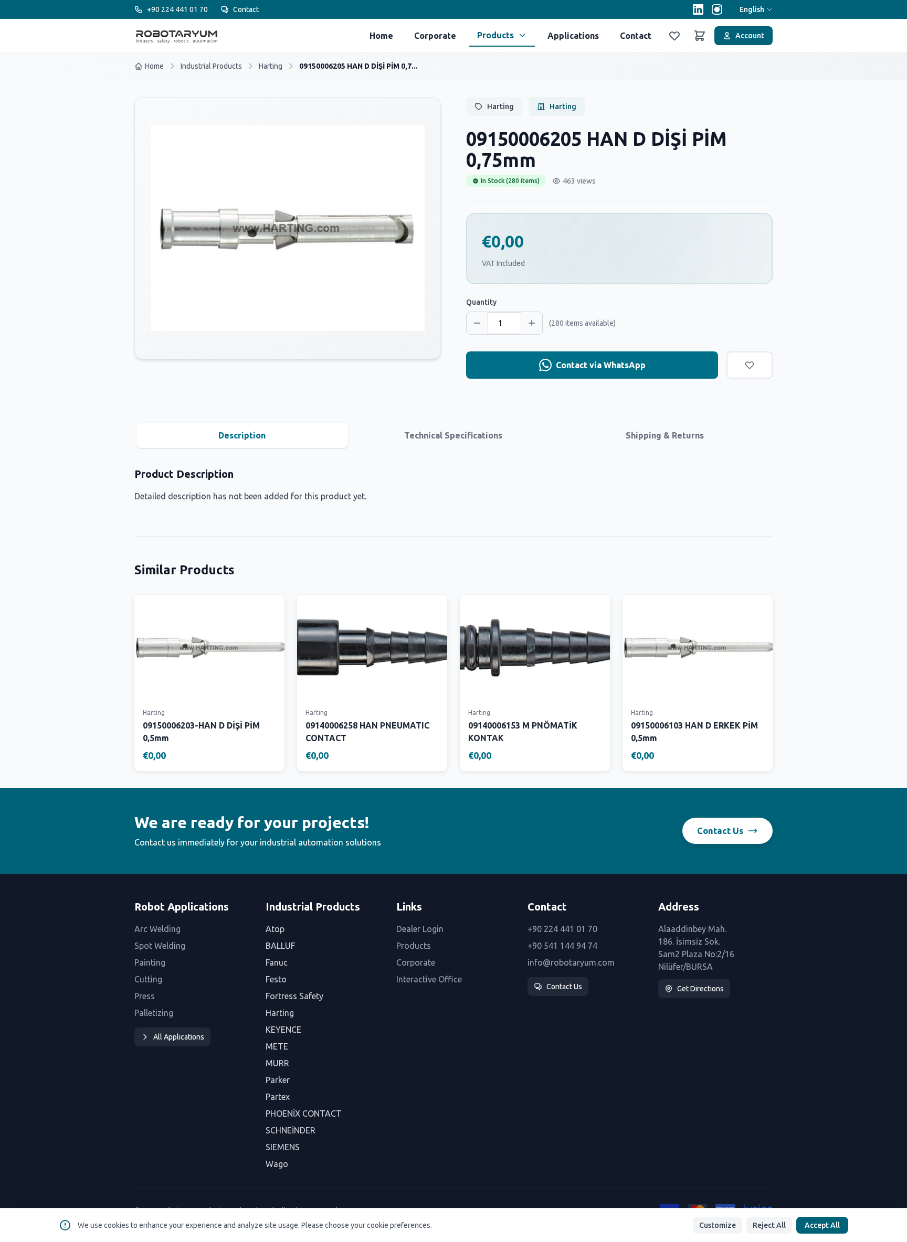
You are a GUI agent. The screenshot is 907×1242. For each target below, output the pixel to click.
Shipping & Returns (665, 435)
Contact (246, 9)
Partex (278, 1096)
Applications (573, 35)
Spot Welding (159, 945)
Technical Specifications (453, 435)
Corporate (435, 35)
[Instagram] (717, 9)
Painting (149, 962)
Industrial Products (211, 66)
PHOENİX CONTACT (304, 1113)
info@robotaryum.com (571, 962)
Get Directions (700, 988)
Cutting (148, 979)
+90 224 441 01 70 (177, 9)
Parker (278, 1080)
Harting (270, 66)
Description (242, 435)
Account (749, 35)
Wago (277, 1164)
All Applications (178, 1037)
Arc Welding (157, 929)
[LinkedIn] (698, 9)
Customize (717, 1225)
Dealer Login (420, 929)
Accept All (822, 1225)
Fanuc (277, 962)
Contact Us (720, 831)
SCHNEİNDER (290, 1130)
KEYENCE (283, 1029)
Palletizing (153, 1013)
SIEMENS (283, 1147)
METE (277, 1046)
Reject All (769, 1225)
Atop (275, 929)
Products (495, 35)
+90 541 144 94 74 (562, 945)
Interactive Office (429, 979)
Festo (276, 979)
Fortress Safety (294, 996)
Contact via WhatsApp (601, 365)
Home (381, 35)
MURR (277, 1063)
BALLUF (280, 945)
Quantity (481, 302)
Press (144, 996)
